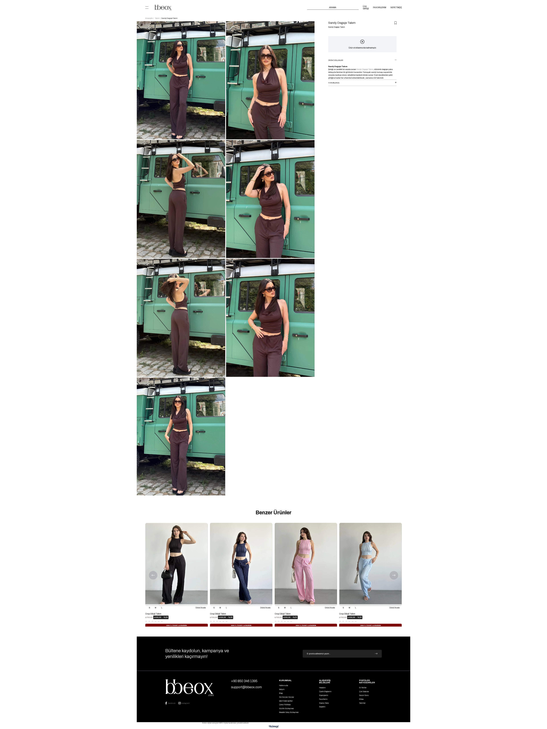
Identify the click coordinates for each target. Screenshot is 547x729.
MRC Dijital (223, 723)
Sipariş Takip (324, 703)
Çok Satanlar (364, 692)
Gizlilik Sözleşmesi (286, 708)
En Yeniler (363, 688)
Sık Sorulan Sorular (286, 697)
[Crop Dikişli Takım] (176, 564)
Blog (280, 693)
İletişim (281, 689)
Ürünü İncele (201, 608)
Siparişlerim (323, 695)
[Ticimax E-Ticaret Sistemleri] (274, 726)
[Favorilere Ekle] (395, 23)
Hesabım (322, 688)
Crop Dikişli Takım (153, 614)
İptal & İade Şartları (286, 701)
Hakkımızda (283, 686)
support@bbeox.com (246, 687)
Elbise (361, 699)
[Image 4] (189, 687)
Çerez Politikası (285, 705)
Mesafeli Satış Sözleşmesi (289, 712)
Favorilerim (323, 699)
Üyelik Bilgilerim (325, 692)
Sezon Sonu (364, 695)
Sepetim (322, 707)
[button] (146, 627)
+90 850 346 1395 (244, 681)
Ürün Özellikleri (335, 60)
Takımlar (362, 703)
